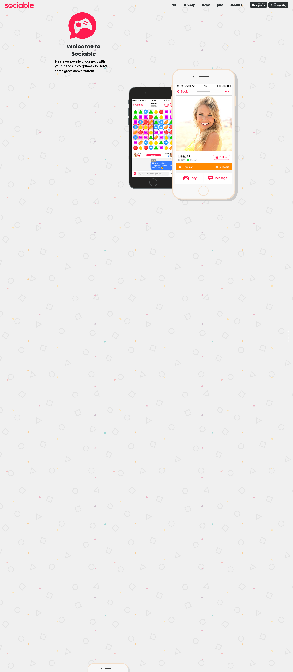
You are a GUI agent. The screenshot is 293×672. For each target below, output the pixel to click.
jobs (220, 5)
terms (206, 5)
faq (174, 5)
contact (236, 5)
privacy (189, 5)
